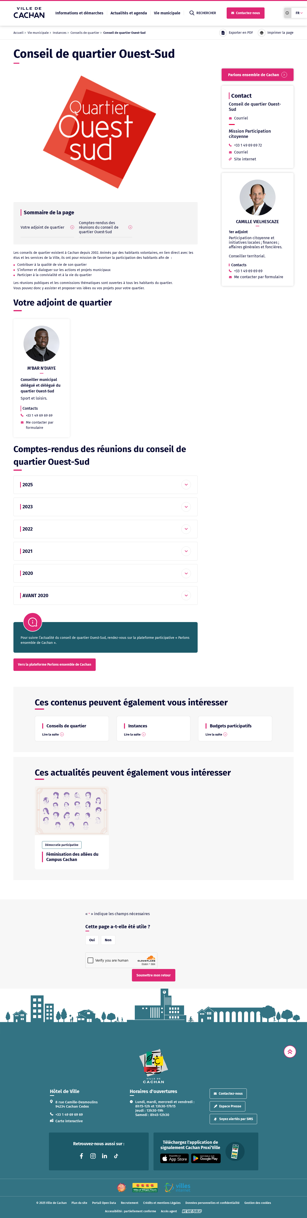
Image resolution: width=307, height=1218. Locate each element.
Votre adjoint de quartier (42, 227)
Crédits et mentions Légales (162, 1203)
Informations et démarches (79, 13)
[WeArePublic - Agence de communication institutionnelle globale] (192, 1211)
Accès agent (169, 1211)
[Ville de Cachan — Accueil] (29, 16)
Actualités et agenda (129, 13)
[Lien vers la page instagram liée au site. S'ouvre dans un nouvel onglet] (93, 1156)
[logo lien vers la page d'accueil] (153, 1066)
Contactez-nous (248, 13)
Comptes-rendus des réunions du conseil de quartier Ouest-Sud (98, 227)
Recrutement (129, 1203)
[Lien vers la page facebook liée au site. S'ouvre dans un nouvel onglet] (81, 1156)
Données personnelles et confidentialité (212, 1203)
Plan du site (79, 1203)
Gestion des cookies (257, 1203)
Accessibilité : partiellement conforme (130, 1211)
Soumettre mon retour (153, 975)
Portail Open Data (104, 1203)
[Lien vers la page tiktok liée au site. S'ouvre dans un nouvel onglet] (116, 1156)
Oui (92, 940)
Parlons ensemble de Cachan (253, 75)
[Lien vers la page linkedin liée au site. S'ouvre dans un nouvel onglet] (104, 1156)
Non (108, 940)
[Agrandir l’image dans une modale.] (105, 132)
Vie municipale (167, 13)
